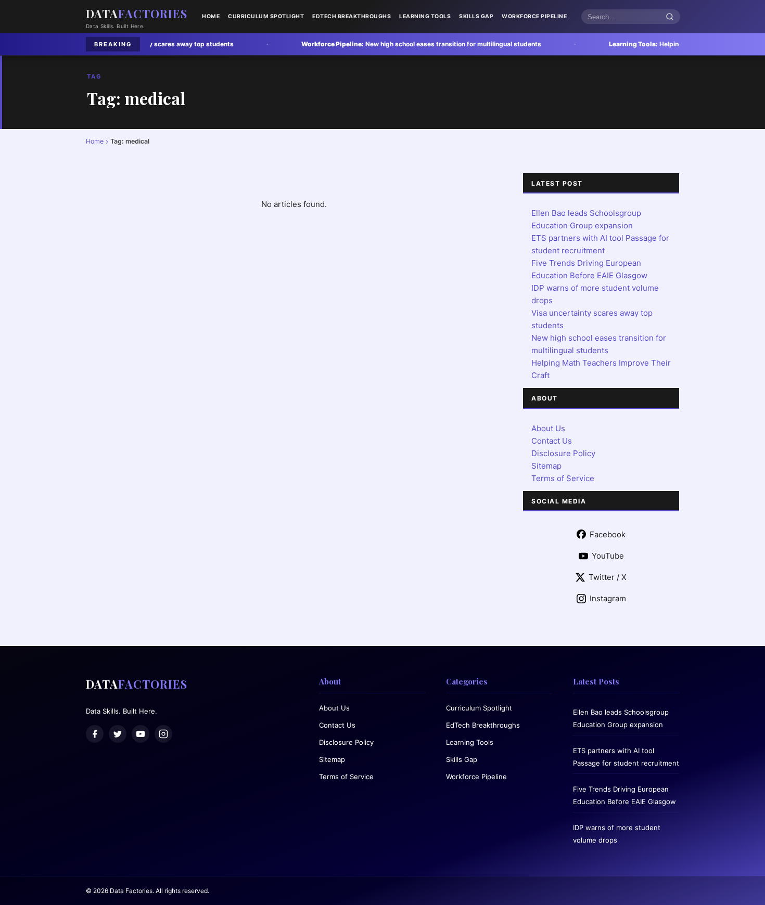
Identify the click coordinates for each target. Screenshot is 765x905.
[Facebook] (95, 734)
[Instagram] (163, 734)
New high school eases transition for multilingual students (373, 44)
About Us (548, 428)
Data (136, 13)
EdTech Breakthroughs (351, 16)
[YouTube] (140, 734)
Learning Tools (425, 16)
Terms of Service (562, 478)
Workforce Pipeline (534, 16)
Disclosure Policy (563, 453)
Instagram (608, 598)
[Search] (669, 16)
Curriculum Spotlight (266, 16)
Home (211, 16)
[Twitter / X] (117, 734)
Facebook (608, 534)
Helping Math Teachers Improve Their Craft (652, 44)
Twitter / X (608, 577)
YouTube (608, 556)
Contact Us (551, 441)
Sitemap (546, 466)
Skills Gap (476, 16)
